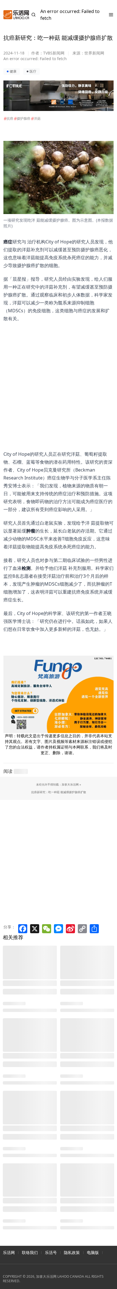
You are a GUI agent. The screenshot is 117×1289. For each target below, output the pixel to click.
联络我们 (30, 1252)
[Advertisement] (55, 380)
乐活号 (51, 1252)
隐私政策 (72, 1252)
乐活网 (9, 1252)
